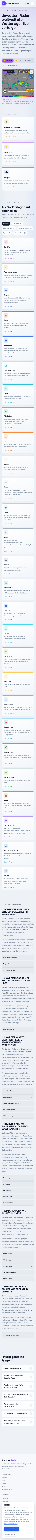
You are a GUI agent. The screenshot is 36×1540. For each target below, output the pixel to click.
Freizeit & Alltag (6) (25, 228)
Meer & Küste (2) (20, 233)
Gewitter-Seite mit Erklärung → (23, 103)
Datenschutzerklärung (11, 1524)
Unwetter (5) (17, 224)
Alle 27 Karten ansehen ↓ (10, 66)
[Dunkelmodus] (24, 3)
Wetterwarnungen (7, 1489)
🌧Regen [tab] (28, 61)
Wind (3, 1486)
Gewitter (4, 1478)
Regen (4, 1483)
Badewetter (5, 1501)
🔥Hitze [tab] (18, 61)
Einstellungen (10, 1534)
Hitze (3, 1481)
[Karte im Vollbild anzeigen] (31, 72)
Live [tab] (5, 71)
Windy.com (9, 103)
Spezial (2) (6, 233)
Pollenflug (5, 1498)
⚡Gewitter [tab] (8, 61)
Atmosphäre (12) (8, 228)
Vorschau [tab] (10, 71)
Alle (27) (6, 224)
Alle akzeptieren (11, 1529)
